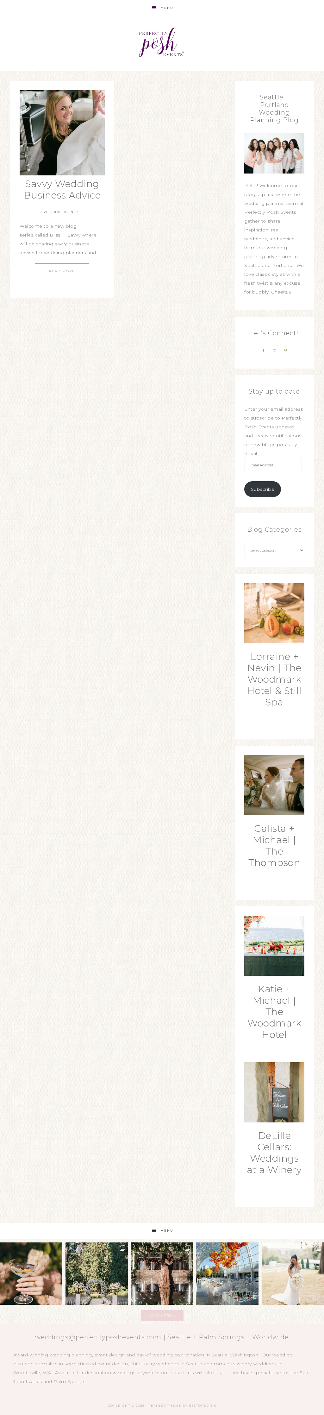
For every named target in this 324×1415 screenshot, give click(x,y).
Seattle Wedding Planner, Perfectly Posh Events (162, 43)
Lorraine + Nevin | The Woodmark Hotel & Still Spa (274, 679)
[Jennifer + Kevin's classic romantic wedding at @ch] (293, 1273)
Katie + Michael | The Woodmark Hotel (274, 1011)
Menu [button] (166, 8)
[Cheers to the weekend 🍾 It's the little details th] (31, 1273)
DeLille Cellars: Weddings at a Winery (274, 1153)
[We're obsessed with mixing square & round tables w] (227, 1273)
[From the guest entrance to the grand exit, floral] (96, 1273)
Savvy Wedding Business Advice (62, 189)
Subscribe (263, 489)
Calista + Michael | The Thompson (274, 846)
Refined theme (164, 1405)
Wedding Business (61, 212)
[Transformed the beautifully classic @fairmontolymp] (162, 1273)
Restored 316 (202, 1405)
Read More (62, 271)
